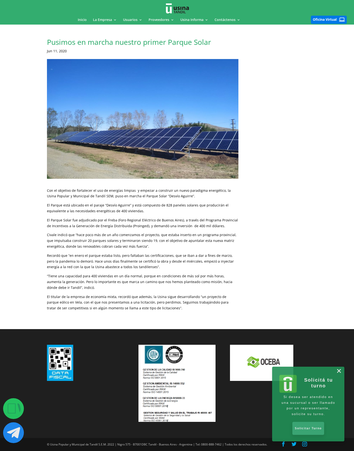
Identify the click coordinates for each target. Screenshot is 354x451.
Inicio (82, 20)
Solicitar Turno (308, 428)
